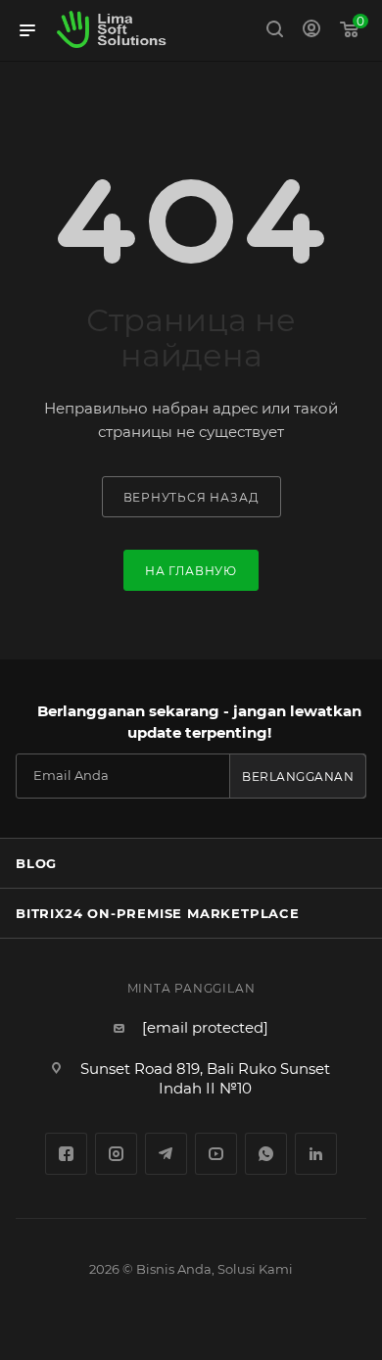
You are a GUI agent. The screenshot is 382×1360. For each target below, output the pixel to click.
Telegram (166, 1154)
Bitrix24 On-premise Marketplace (158, 913)
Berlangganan (298, 776)
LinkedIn (316, 1154)
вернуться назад (191, 497)
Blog (36, 863)
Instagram (116, 1154)
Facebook (66, 1154)
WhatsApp (266, 1154)
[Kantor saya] (311, 31)
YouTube (216, 1154)
